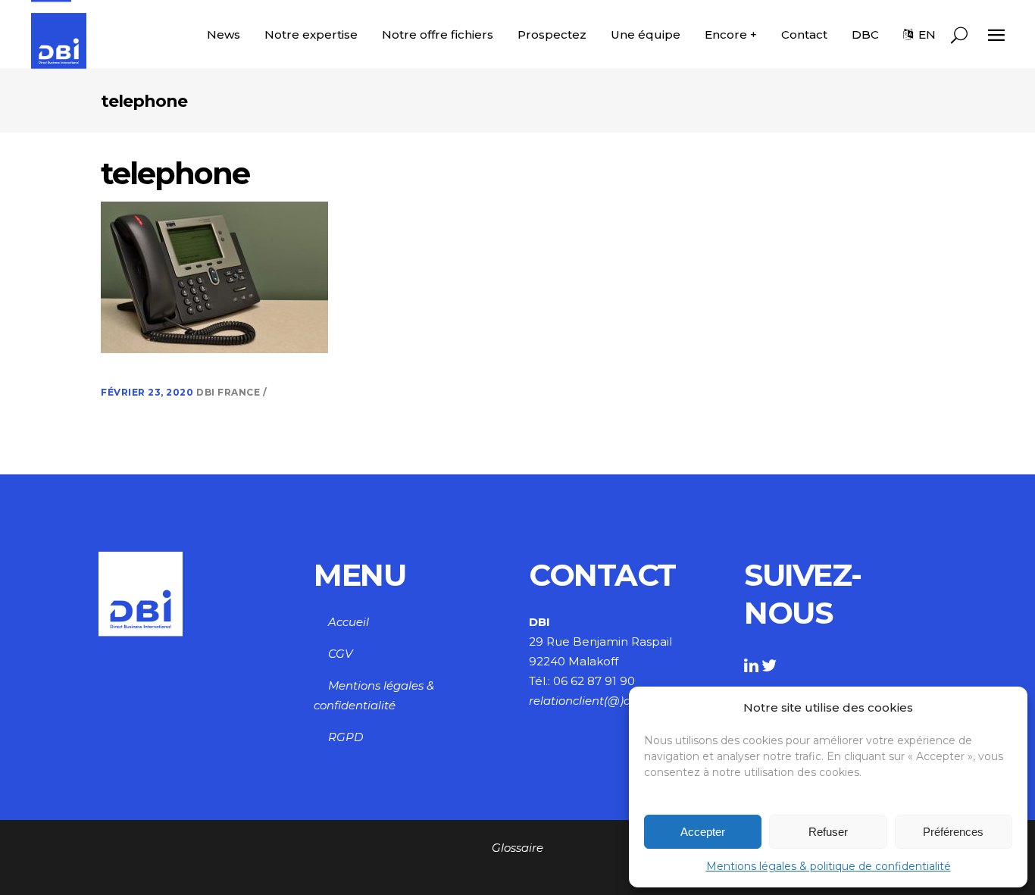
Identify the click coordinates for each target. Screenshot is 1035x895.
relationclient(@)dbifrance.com (617, 700)
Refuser (828, 831)
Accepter (702, 831)
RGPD (345, 737)
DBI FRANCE (229, 392)
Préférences (953, 831)
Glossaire (517, 847)
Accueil (348, 622)
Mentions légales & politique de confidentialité (828, 866)
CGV (340, 653)
